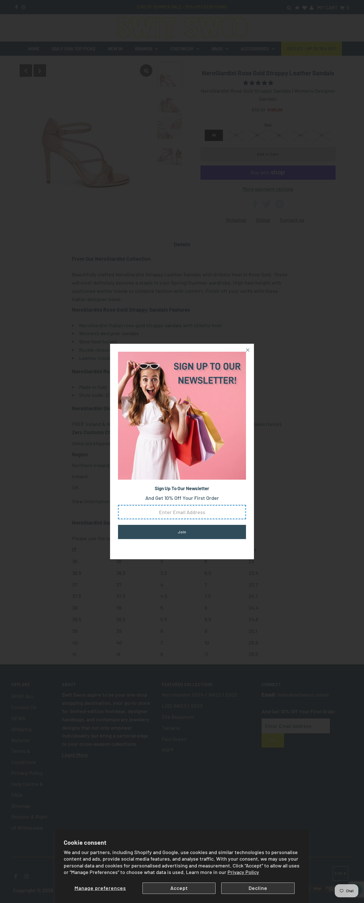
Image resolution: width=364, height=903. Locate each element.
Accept (179, 888)
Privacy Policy (243, 872)
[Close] (247, 350)
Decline (258, 888)
